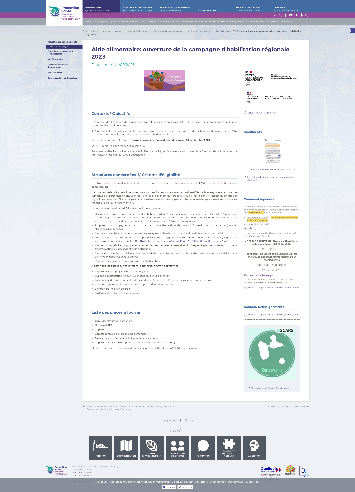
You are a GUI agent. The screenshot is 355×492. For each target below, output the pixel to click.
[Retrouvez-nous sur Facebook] (285, 15)
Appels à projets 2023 (227, 31)
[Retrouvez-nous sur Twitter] (280, 15)
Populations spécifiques (177, 454)
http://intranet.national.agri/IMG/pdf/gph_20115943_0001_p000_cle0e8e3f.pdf (183, 241)
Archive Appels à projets (199, 31)
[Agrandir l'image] (272, 78)
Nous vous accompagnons (110, 31)
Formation (203, 456)
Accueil (90, 31)
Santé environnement (151, 454)
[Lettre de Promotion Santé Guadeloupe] (296, 15)
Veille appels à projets (173, 31)
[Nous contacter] (275, 15)
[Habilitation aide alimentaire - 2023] (272, 151)
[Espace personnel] (301, 15)
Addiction (254, 456)
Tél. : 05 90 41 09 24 (82, 472)
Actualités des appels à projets (143, 31)
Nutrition (100, 456)
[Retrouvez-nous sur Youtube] (290, 15)
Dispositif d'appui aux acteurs (229, 453)
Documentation (126, 456)
